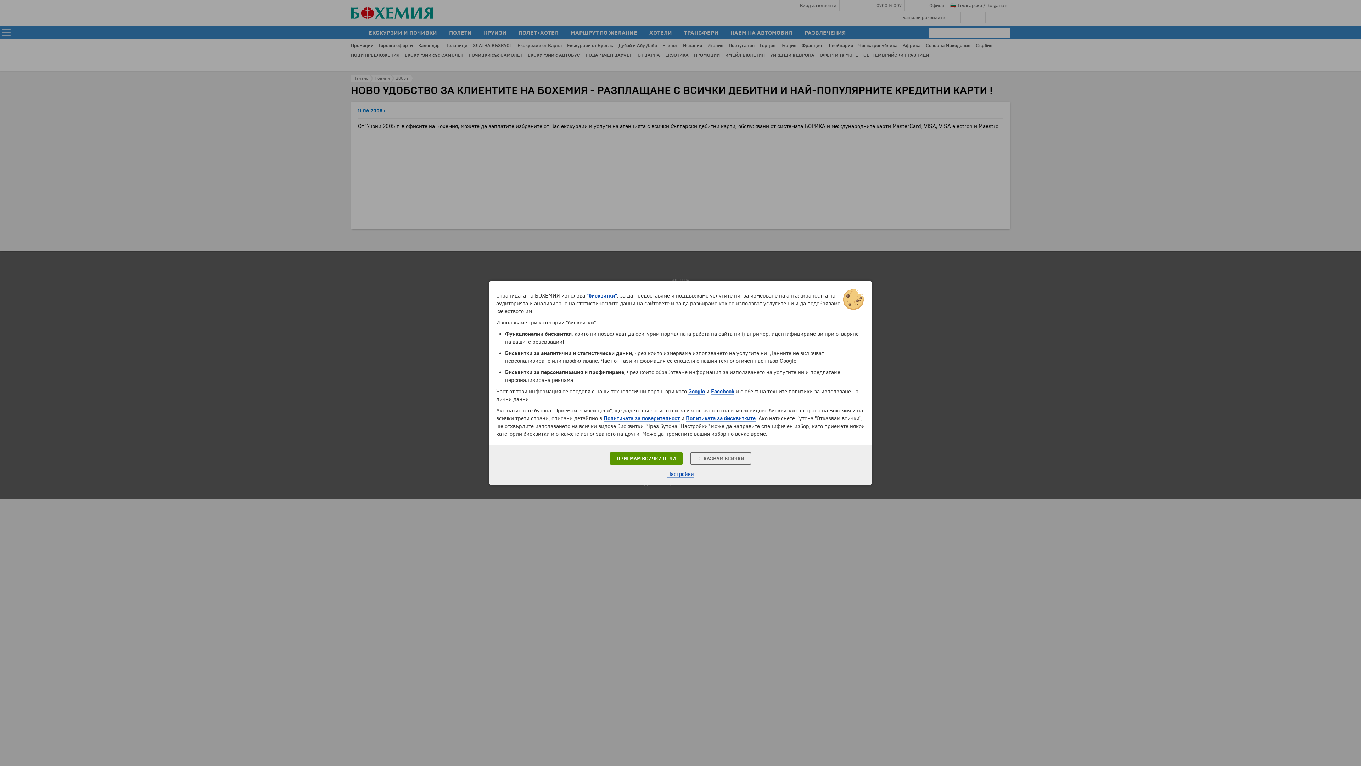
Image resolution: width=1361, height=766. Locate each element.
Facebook (722, 391)
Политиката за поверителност (642, 418)
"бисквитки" (602, 296)
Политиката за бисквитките (721, 418)
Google (696, 391)
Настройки (680, 474)
